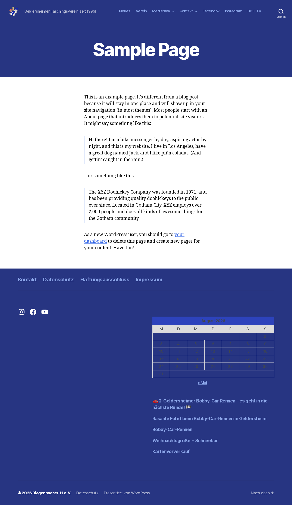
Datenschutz (58, 279)
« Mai (202, 382)
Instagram (233, 11)
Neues (124, 11)
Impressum (149, 279)
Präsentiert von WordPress (127, 493)
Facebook (211, 11)
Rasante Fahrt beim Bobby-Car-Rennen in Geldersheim (209, 418)
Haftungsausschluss (104, 279)
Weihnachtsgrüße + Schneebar (185, 440)
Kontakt (186, 11)
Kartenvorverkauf (171, 451)
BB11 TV (254, 11)
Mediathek (161, 11)
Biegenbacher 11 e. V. (51, 493)
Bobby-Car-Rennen (172, 429)
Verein (141, 11)
